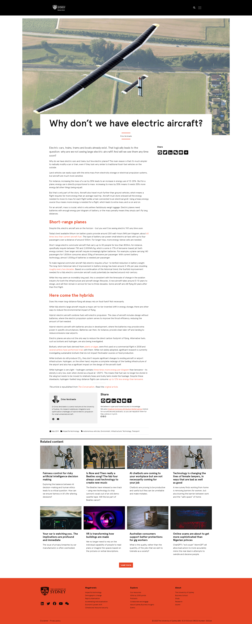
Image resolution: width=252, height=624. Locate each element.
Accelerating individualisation (96, 601)
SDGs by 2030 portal (138, 595)
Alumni (177, 604)
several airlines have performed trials (66, 349)
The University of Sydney (184, 592)
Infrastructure (116, 431)
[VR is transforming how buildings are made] (104, 517)
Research (178, 601)
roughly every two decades (61, 269)
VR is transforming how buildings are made (100, 535)
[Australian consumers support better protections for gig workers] (147, 517)
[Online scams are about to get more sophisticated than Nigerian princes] (191, 517)
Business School (181, 595)
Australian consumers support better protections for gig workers (146, 537)
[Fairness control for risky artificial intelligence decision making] (61, 457)
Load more (126, 564)
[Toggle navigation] (200, 7)
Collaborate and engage (139, 601)
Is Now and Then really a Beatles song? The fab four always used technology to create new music (102, 477)
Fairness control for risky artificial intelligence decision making (60, 476)
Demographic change (93, 595)
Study (177, 598)
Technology (126, 431)
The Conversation (86, 386)
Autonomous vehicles (91, 431)
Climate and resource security (96, 607)
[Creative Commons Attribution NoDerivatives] (103, 416)
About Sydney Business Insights (142, 604)
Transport (136, 431)
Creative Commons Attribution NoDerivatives (125, 409)
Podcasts (133, 598)
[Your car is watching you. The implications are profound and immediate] (61, 517)
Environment (105, 431)
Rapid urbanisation (92, 598)
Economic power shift (93, 604)
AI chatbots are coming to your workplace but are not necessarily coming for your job (146, 477)
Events (132, 607)
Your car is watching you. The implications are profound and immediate (60, 537)
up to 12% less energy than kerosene (126, 379)
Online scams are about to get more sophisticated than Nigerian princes (191, 537)
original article (110, 386)
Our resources (135, 592)
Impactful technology (71, 431)
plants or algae (91, 346)
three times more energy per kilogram (111, 369)
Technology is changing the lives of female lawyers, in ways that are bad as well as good (189, 477)
